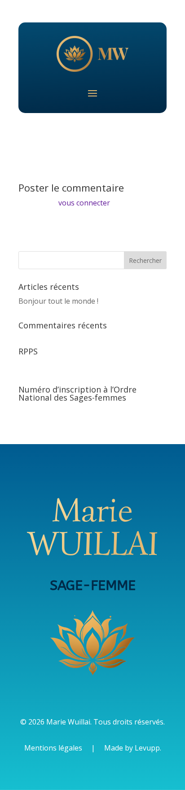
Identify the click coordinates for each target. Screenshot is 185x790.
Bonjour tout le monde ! (58, 301)
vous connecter (84, 203)
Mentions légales (53, 748)
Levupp (147, 748)
